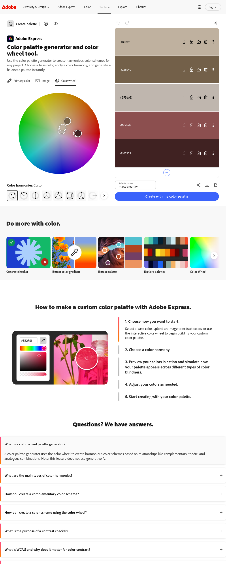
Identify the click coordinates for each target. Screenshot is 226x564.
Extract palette (107, 271)
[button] (199, 7)
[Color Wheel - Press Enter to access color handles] (59, 133)
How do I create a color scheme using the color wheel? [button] (46, 512)
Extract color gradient (66, 271)
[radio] (12, 195)
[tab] (18, 81)
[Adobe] (9, 7)
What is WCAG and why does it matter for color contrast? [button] (47, 549)
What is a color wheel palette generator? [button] (35, 444)
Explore (122, 7)
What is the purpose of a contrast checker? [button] (36, 531)
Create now (28, 252)
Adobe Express (66, 7)
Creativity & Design (34, 7)
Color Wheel (198, 271)
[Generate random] (215, 22)
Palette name (126, 183)
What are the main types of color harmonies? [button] (38, 475)
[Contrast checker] (45, 23)
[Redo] (127, 22)
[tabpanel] (59, 145)
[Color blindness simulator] (55, 23)
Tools (103, 7)
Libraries (141, 7)
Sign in (213, 7)
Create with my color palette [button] (166, 196)
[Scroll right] (104, 195)
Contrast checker (17, 271)
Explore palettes (154, 271)
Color (87, 7)
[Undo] (118, 22)
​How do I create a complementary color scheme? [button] (42, 494)
